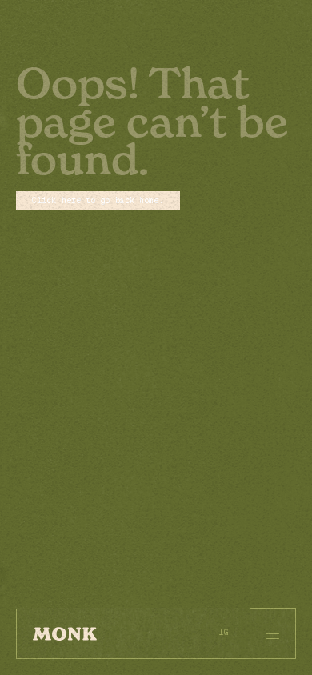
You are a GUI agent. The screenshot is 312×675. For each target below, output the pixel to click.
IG (224, 632)
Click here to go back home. (98, 200)
